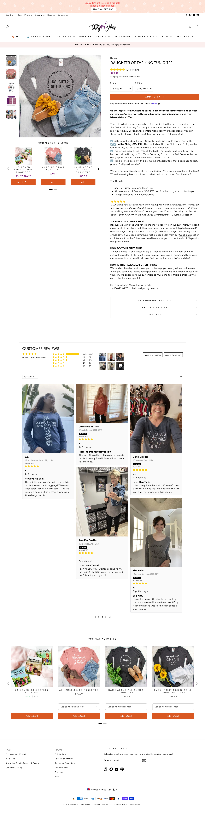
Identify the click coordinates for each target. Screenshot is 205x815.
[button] (117, 69)
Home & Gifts (145, 36)
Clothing (65, 36)
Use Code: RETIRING (103, 9)
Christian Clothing (14, 767)
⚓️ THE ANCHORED (40, 36)
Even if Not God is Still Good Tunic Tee (173, 691)
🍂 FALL (16, 36)
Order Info (40, 15)
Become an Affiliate (64, 758)
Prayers (28, 15)
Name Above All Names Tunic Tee (83, 169)
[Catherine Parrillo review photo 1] (102, 403)
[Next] (98, 169)
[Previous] (8, 169)
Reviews (51, 15)
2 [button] (98, 617)
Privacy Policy (61, 767)
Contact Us (63, 15)
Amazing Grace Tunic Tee (53, 168)
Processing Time (154, 307)
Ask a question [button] (173, 354)
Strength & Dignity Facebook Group (22, 763)
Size (113, 83)
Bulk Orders (60, 754)
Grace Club (185, 36)
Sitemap (58, 772)
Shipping (114, 76)
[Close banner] (202, 6)
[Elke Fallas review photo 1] (156, 532)
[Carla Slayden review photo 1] (156, 418)
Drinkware (122, 36)
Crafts (102, 36)
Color (139, 83)
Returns (155, 314)
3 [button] (102, 617)
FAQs (8, 750)
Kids (166, 36)
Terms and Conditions (65, 763)
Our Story (10, 15)
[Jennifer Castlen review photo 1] (102, 502)
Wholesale (10, 758)
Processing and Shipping (17, 754)
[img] (48, 466)
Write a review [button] (153, 354)
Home (113, 58)
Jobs (57, 776)
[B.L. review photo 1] (48, 418)
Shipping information (155, 300)
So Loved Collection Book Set (23, 169)
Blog (19, 15)
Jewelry (85, 36)
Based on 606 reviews (34, 357)
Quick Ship (185, 234)
